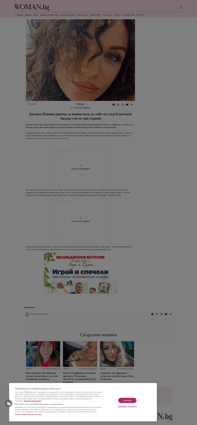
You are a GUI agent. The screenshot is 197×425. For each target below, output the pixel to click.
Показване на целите (127, 406)
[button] (8, 403)
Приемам (127, 400)
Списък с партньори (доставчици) (28, 414)
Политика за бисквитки (32, 401)
